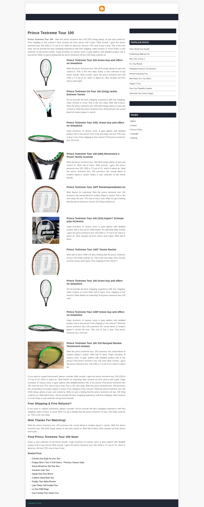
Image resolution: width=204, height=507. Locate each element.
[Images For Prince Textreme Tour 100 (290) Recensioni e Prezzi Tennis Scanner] (46, 165)
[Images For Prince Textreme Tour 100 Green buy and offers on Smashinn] (46, 72)
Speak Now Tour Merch (42, 474)
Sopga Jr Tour (135, 84)
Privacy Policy (136, 130)
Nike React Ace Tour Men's (140, 79)
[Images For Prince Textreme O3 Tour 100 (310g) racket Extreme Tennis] (46, 103)
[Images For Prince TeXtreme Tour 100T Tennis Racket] (46, 261)
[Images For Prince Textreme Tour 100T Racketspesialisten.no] (46, 199)
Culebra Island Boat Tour (43, 477)
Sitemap (134, 138)
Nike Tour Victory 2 (137, 59)
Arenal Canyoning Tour (138, 74)
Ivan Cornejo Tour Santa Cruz (45, 493)
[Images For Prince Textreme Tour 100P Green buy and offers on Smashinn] (46, 323)
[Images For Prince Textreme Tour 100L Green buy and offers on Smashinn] (46, 134)
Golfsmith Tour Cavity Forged (141, 93)
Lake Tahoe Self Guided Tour (45, 485)
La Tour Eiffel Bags (40, 489)
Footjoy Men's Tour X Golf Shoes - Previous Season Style (58, 462)
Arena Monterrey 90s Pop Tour (46, 466)
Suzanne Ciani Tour (41, 470)
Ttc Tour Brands (135, 64)
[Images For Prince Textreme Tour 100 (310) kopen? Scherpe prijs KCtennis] (46, 230)
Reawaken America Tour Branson (142, 69)
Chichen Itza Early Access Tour (46, 458)
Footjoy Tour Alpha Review (44, 481)
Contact (134, 125)
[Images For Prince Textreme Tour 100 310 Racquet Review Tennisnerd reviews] (46, 355)
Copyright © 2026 (34, 503)
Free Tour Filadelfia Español (140, 88)
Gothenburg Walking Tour (139, 54)
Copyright (134, 134)
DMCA (133, 121)
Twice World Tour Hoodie (139, 49)
